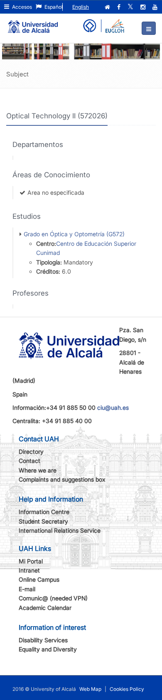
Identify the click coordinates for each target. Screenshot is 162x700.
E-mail (27, 588)
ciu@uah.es (113, 407)
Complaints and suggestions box (62, 479)
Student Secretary (43, 521)
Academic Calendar (45, 607)
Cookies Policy (127, 689)
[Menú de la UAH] (149, 28)
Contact (29, 460)
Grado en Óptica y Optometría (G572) (74, 233)
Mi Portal (31, 561)
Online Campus (39, 579)
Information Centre (44, 511)
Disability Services (43, 640)
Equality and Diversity (48, 649)
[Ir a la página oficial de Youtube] (156, 7)
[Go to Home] (32, 23)
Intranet (29, 570)
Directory (31, 451)
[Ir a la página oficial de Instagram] (143, 7)
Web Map (90, 689)
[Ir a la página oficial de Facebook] (119, 7)
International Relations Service (60, 530)
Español (53, 7)
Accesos (21, 7)
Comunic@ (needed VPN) (53, 598)
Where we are (37, 470)
